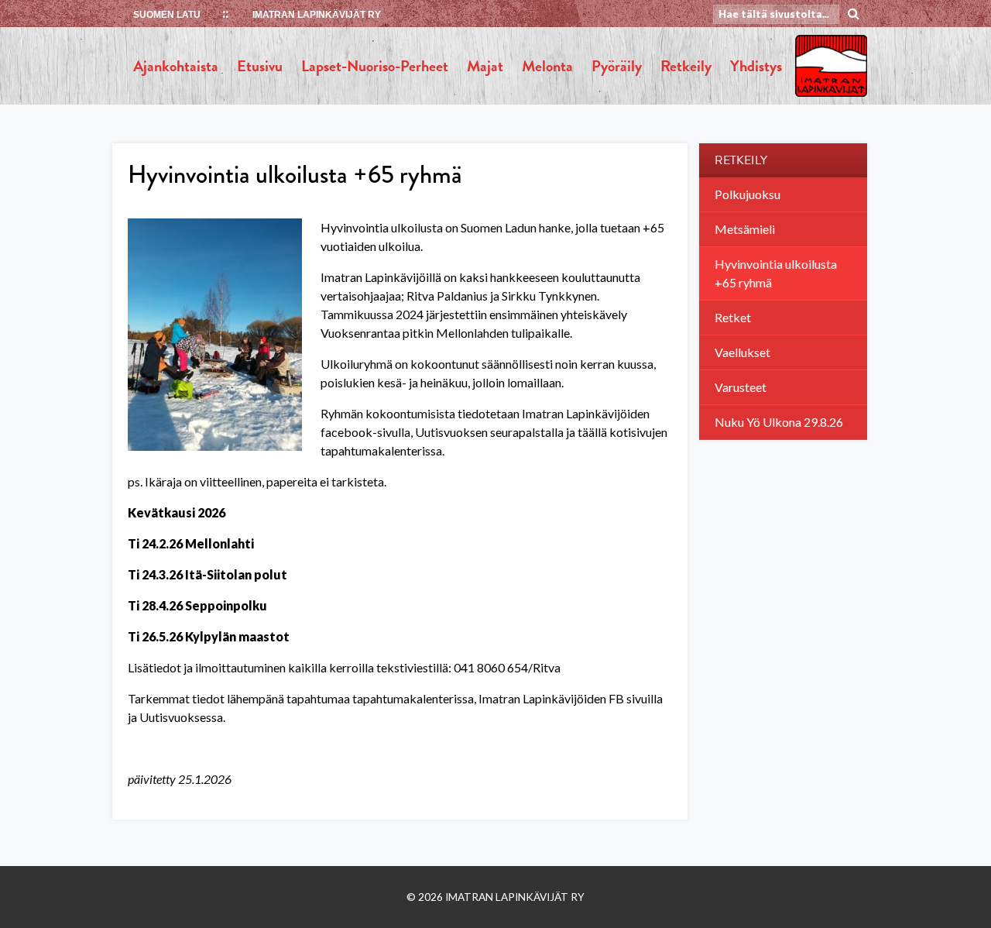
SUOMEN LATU (167, 14)
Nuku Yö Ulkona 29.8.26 (779, 421)
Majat (485, 65)
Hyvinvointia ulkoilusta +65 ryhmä (776, 273)
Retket (733, 317)
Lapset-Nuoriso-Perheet (374, 65)
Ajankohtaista (175, 65)
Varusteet (740, 387)
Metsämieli (745, 229)
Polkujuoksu (747, 194)
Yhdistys (756, 65)
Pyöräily (617, 65)
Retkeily (686, 65)
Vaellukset (742, 352)
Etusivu (260, 65)
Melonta (547, 65)
